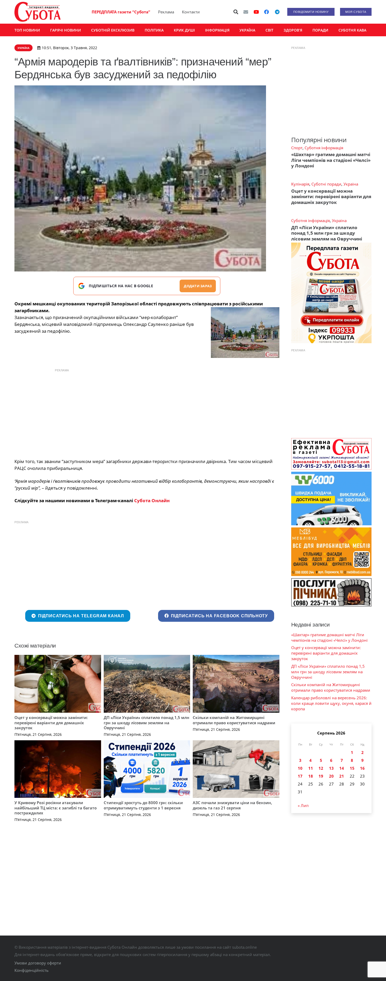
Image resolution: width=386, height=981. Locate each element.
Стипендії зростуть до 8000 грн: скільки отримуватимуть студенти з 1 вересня (143, 805)
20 (331, 776)
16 (362, 768)
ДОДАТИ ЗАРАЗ (198, 286)
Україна (350, 184)
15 (352, 768)
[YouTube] (256, 12)
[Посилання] (37, 12)
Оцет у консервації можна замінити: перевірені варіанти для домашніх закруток (51, 722)
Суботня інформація (324, 147)
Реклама (166, 11)
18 (310, 776)
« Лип (303, 805)
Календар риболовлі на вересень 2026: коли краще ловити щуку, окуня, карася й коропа (331, 703)
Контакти (191, 11)
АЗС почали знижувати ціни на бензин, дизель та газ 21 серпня (232, 805)
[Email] (246, 12)
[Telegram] (277, 12)
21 (341, 776)
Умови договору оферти (37, 962)
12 (321, 768)
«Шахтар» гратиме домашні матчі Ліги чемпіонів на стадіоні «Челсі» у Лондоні (331, 160)
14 (341, 768)
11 (310, 768)
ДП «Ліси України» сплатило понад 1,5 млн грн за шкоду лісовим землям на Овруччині (146, 722)
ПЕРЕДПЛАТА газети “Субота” (121, 11)
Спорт (296, 147)
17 (300, 776)
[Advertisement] (147, 412)
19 (321, 776)
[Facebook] (266, 12)
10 (300, 768)
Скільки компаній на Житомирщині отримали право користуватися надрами (234, 720)
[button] (236, 11)
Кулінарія (300, 184)
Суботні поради (326, 184)
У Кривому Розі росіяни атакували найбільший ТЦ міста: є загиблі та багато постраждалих (55, 807)
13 (331, 768)
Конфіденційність (31, 970)
